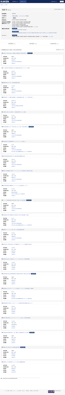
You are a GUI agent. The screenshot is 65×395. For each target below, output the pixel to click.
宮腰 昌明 (13, 306)
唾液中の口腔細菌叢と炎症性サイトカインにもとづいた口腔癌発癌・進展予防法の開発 (18, 170)
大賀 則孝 (13, 174)
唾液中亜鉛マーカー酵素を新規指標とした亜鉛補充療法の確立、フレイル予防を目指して (18, 97)
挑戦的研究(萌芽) (14, 192)
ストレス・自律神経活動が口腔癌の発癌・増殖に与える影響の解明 (14, 200)
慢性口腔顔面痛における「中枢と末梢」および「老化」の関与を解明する (15, 126)
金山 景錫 (13, 365)
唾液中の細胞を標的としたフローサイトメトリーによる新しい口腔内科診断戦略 (16, 317)
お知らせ (23, 390)
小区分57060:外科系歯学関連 (17, 29)
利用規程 (27, 390)
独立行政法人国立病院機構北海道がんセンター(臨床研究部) (21, 151)
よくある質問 (18, 390)
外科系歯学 (24, 29)
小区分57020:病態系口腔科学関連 (33, 32)
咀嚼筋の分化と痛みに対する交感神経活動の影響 (11, 347)
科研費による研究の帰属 (34, 390)
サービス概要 (7, 390)
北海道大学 (13, 63)
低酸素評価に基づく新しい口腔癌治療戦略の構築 (11, 82)
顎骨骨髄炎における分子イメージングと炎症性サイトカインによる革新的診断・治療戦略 (18, 288)
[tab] (11, 43)
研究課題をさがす (15, 1)
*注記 (62, 9)
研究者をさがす (23, 1)
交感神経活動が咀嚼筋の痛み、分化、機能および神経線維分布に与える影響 (16, 332)
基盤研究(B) (13, 89)
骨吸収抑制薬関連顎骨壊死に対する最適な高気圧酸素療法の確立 (14, 156)
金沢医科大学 (13, 372)
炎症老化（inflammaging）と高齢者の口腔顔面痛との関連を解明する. (15, 53)
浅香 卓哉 (13, 71)
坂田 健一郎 (13, 100)
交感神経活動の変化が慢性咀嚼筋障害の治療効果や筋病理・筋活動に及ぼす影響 (16, 273)
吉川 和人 (13, 115)
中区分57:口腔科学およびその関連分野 (45, 32)
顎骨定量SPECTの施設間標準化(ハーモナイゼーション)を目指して (14, 141)
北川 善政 (13, 188)
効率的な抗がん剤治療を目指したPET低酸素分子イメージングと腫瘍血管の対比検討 (17, 244)
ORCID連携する (58, 9)
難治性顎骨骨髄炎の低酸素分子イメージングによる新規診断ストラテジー (15, 185)
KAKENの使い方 (54, 1)
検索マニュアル (12, 390)
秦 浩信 (12, 144)
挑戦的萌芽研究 (14, 324)
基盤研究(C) (13, 74)
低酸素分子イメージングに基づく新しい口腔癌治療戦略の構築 (13, 229)
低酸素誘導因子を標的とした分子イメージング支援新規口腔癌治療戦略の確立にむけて (18, 303)
